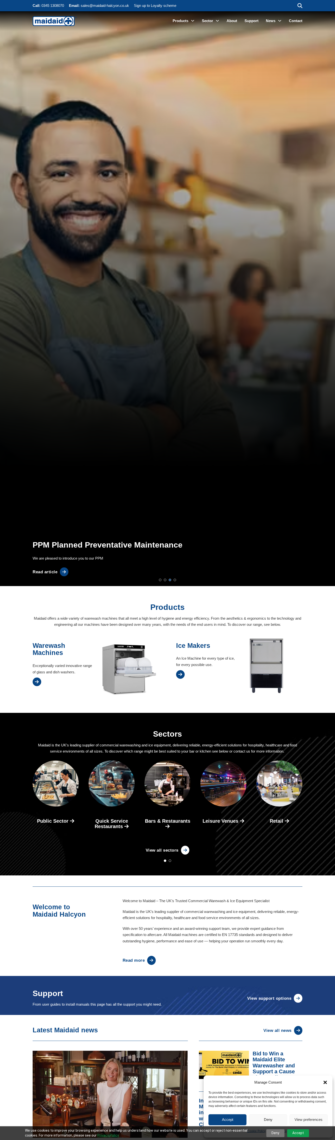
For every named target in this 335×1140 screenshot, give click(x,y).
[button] (325, 1082)
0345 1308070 (52, 5)
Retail (277, 821)
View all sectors (162, 850)
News (270, 21)
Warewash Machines (49, 649)
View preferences (308, 1119)
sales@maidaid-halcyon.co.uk (105, 5)
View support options (269, 998)
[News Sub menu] (280, 21)
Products (180, 21)
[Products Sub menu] (192, 21)
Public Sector (53, 821)
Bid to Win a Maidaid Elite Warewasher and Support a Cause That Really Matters (277, 1065)
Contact (295, 21)
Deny (268, 1119)
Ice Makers (193, 645)
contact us (241, 751)
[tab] (160, 580)
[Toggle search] (300, 6)
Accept (227, 1119)
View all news (277, 1030)
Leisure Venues (221, 821)
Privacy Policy (108, 1135)
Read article (45, 572)
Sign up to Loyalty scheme (155, 5)
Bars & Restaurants (167, 821)
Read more (134, 960)
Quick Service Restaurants (111, 823)
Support (251, 21)
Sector (207, 21)
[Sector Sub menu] (217, 21)
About (232, 21)
